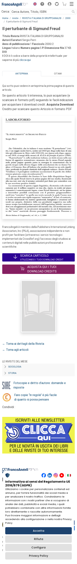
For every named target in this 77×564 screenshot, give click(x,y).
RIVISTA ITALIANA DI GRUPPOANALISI (41, 18)
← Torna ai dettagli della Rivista (23, 344)
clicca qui (25, 59)
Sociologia (14, 366)
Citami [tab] (58, 73)
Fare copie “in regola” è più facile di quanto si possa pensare (35, 397)
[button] (34, 4)
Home (5, 18)
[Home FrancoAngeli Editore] (15, 4)
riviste (15, 18)
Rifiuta (38, 539)
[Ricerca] (73, 11)
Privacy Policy (38, 556)
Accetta (38, 531)
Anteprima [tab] (21, 73)
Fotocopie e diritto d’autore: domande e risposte (39, 385)
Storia (12, 373)
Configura (38, 547)
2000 (67, 18)
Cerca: (5, 11)
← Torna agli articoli (15, 350)
